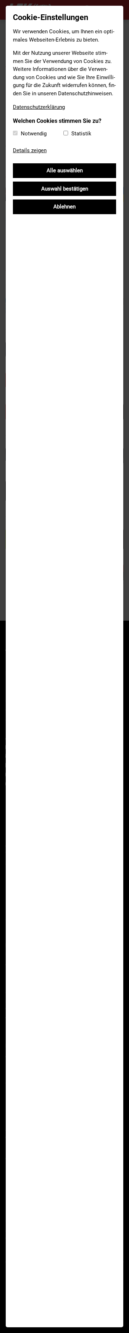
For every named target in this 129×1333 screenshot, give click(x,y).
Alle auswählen (65, 170)
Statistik (81, 133)
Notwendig (34, 133)
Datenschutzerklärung (39, 107)
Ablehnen (64, 206)
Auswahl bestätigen (64, 189)
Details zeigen (30, 150)
